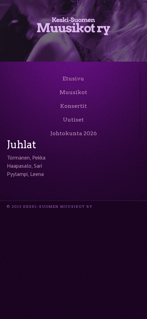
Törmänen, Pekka (26, 157)
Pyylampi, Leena (25, 173)
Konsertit (73, 106)
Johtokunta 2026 (73, 133)
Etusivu (73, 78)
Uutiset (73, 119)
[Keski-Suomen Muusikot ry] (73, 31)
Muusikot (73, 92)
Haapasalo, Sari (24, 165)
